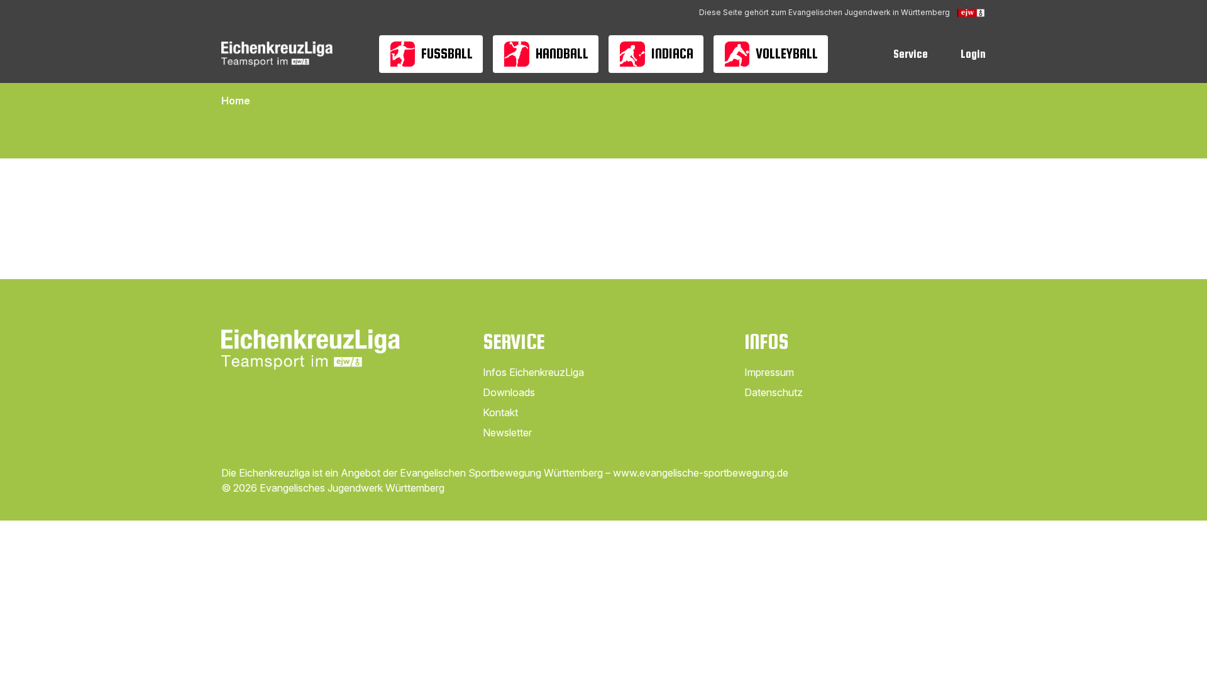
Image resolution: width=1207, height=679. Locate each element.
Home (235, 100)
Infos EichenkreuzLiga (533, 372)
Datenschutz (773, 392)
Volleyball (787, 53)
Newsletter (507, 432)
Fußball (447, 53)
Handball (562, 53)
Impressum (769, 372)
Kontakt (500, 412)
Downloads (509, 392)
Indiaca (672, 53)
